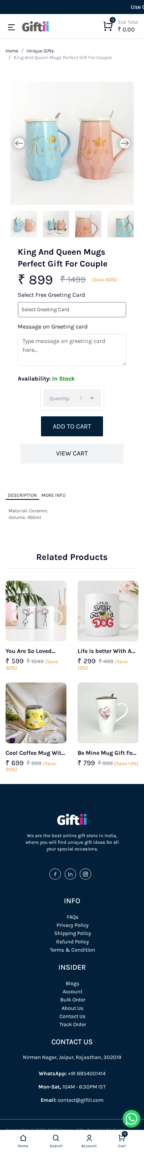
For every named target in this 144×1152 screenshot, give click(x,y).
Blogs (72, 983)
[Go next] (125, 143)
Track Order (72, 1024)
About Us (72, 1008)
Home (12, 51)
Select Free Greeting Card (51, 294)
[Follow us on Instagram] (87, 874)
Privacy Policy (72, 925)
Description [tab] (22, 495)
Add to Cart (72, 426)
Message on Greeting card (53, 326)
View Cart (72, 453)
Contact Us (72, 1016)
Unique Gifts (40, 51)
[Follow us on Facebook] (57, 874)
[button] (12, 27)
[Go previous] (19, 143)
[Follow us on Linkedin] (72, 874)
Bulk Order (72, 1000)
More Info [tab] (53, 495)
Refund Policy (72, 942)
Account (72, 991)
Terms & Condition (72, 950)
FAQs (73, 917)
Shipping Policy (72, 933)
